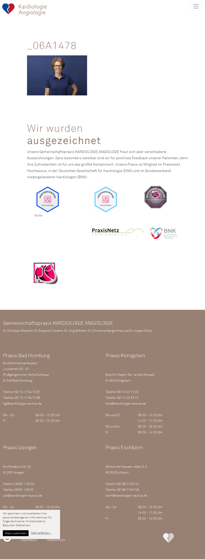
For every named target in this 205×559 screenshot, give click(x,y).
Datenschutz (56, 540)
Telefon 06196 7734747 (122, 484)
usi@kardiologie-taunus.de (22, 495)
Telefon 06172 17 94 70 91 (21, 392)
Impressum (29, 540)
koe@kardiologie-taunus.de (126, 403)
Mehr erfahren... (41, 533)
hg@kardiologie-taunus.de (22, 403)
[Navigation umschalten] (196, 6)
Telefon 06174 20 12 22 (122, 392)
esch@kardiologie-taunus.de (126, 495)
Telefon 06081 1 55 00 (18, 484)
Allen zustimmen (15, 533)
